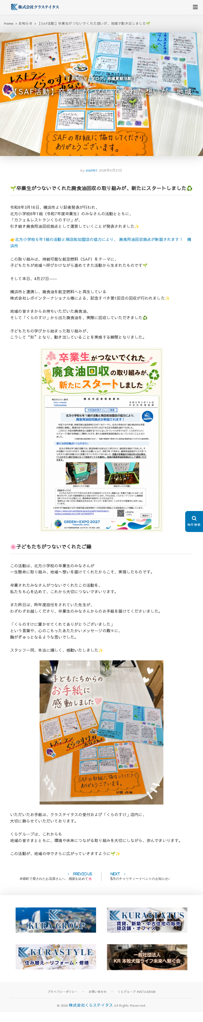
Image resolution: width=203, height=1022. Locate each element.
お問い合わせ (98, 992)
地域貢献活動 (119, 78)
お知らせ (79, 78)
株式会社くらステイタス (91, 1005)
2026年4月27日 (111, 170)
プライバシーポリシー (63, 992)
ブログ (97, 78)
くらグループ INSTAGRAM (136, 992)
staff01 (91, 170)
